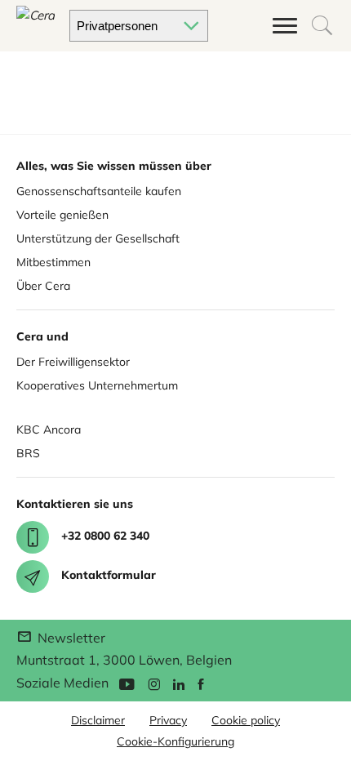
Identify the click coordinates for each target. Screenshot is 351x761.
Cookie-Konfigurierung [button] (175, 741)
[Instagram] (153, 683)
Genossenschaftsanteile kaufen (98, 191)
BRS (28, 453)
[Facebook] (201, 683)
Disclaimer (98, 720)
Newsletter (69, 638)
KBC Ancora (48, 429)
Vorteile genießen (62, 214)
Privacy (168, 720)
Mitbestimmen (53, 262)
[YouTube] (126, 683)
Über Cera (43, 285)
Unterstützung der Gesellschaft (98, 238)
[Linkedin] (179, 683)
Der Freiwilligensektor (73, 361)
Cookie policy (245, 720)
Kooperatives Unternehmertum (97, 385)
